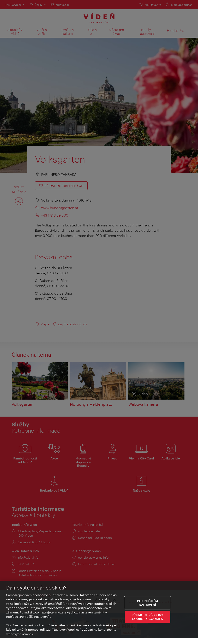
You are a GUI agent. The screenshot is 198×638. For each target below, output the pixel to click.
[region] (99, 609)
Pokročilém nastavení (147, 603)
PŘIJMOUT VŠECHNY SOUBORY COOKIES (147, 616)
